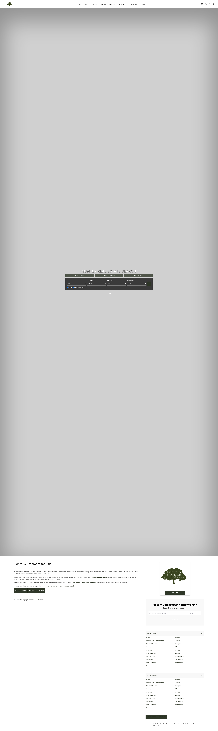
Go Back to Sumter (20, 590)
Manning (177, 653)
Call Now (41, 590)
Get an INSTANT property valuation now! (59, 586)
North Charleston (151, 663)
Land (82, 287)
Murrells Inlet (150, 659)
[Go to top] (213, 721)
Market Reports (152, 675)
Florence (177, 640)
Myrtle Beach (179, 659)
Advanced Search (83, 4)
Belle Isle (177, 637)
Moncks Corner (150, 656)
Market (109, 276)
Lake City (177, 650)
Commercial (134, 4)
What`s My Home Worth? (117, 4)
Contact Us (32, 590)
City (68, 280)
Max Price (90, 280)
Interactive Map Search (99, 577)
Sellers (103, 4)
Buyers (95, 4)
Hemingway (149, 647)
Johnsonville (178, 647)
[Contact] (213, 718)
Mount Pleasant (179, 656)
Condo (76, 287)
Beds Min (110, 280)
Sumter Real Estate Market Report (84, 583)
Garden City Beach (152, 644)
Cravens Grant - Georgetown (155, 640)
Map (79, 276)
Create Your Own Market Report (156, 717)
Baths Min (130, 280)
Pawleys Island (179, 663)
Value (138, 276)
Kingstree (149, 650)
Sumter (148, 666)
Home (72, 4)
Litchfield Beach (151, 653)
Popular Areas (151, 633)
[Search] (149, 284)
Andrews (148, 637)
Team (143, 4)
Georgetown (178, 644)
